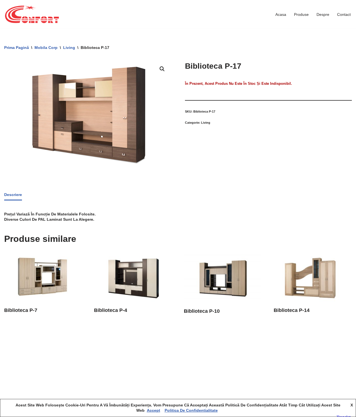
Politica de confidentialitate (191, 410)
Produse (301, 14)
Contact (344, 14)
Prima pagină (16, 47)
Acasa (280, 14)
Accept (153, 410)
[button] (162, 69)
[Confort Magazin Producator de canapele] (32, 14)
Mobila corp (46, 47)
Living (69, 47)
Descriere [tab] (13, 194)
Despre (323, 14)
